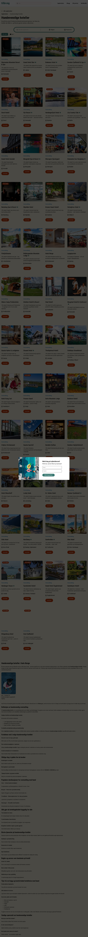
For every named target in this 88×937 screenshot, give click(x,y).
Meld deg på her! (48, 475)
